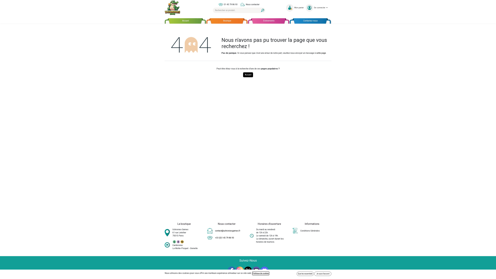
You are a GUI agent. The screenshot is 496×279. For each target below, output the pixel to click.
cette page (321, 53)
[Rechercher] (262, 10)
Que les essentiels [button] (305, 274)
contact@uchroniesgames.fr (227, 231)
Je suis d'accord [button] (322, 274)
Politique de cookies (261, 273)
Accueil (248, 74)
